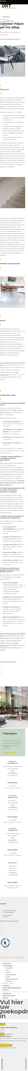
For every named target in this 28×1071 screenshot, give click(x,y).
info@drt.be (13, 773)
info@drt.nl (13, 872)
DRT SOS (20, 344)
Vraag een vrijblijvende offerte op (10, 39)
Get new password (6, 1045)
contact (5, 745)
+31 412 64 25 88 (13, 874)
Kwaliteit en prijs (8, 21)
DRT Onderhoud (7, 915)
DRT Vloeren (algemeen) (9, 910)
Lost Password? (9, 1034)
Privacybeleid (19, 957)
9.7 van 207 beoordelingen (12, 1)
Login (2, 1034)
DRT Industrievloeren (8, 912)
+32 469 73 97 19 (13, 842)
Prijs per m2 (6, 16)
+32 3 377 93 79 (13, 775)
